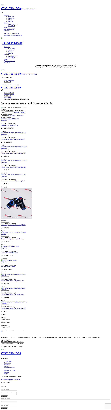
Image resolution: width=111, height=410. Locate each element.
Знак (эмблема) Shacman (8, 266)
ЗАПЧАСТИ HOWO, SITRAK (13, 35)
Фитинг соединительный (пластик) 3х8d (13, 294)
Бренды (10, 19)
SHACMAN (11, 26)
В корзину (4, 120)
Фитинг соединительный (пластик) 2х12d (13, 167)
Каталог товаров (9, 94)
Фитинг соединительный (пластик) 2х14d (13, 308)
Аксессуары (7, 97)
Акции (6, 27)
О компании (11, 16)
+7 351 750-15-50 (11, 8)
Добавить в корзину (20, 112)
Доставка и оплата (9, 29)
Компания (7, 15)
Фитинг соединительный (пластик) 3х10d (13, 225)
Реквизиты (11, 18)
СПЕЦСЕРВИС (9, 93)
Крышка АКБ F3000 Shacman (9, 125)
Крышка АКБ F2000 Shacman (9, 252)
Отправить (20, 343)
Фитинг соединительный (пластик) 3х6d (13, 139)
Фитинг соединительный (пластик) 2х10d (13, 153)
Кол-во (3, 112)
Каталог (6, 23)
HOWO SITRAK (13, 24)
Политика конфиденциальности (10, 379)
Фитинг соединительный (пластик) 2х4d (13, 181)
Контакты (7, 30)
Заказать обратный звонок (29, 9)
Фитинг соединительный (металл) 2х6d (12, 280)
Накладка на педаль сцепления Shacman (12, 239)
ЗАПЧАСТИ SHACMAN (11, 33)
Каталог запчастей (9, 370)
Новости (10, 21)
